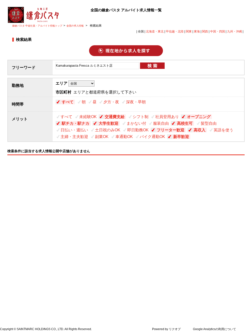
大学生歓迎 (108, 123)
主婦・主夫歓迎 (74, 137)
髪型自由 (209, 123)
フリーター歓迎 (170, 130)
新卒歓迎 (181, 137)
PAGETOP (245, 303)
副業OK (102, 137)
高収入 (199, 130)
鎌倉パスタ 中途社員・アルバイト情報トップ (37, 25)
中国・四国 (217, 31)
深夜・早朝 (136, 102)
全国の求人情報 (75, 25)
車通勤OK (124, 137)
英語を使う (223, 130)
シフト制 (140, 117)
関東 (189, 31)
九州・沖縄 (234, 31)
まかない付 (136, 123)
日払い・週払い (74, 130)
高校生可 (185, 123)
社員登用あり (167, 117)
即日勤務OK (138, 130)
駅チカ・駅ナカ (75, 123)
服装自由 (161, 123)
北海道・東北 (155, 31)
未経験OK (88, 117)
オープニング (199, 117)
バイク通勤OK (152, 137)
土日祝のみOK (107, 130)
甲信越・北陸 (175, 31)
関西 (205, 31)
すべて (68, 102)
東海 (197, 31)
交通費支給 (115, 117)
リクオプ (175, 329)
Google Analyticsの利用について (214, 329)
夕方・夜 (111, 102)
